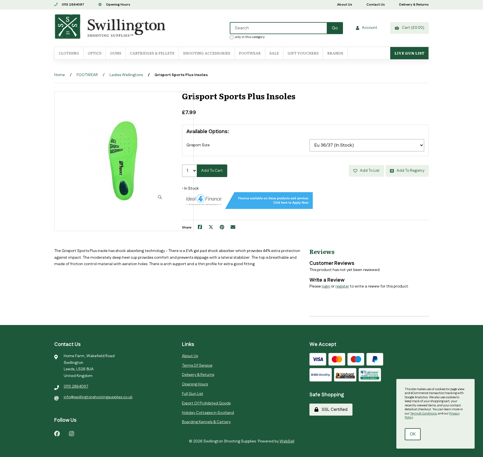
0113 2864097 (72, 4)
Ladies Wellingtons (126, 75)
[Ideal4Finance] (247, 208)
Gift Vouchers (303, 53)
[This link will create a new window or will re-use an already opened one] (200, 227)
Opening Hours (117, 4)
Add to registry (409, 170)
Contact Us (375, 4)
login (326, 286)
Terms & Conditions (423, 413)
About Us (344, 4)
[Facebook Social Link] (57, 433)
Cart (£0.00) (412, 27)
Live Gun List (409, 53)
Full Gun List (192, 394)
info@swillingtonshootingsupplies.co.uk (98, 397)
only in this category (250, 37)
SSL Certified (333, 409)
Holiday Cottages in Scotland (208, 413)
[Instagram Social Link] (71, 433)
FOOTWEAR (250, 53)
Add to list (369, 170)
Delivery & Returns (414, 4)
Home (59, 75)
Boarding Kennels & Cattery (206, 422)
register (342, 286)
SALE (274, 53)
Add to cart (212, 170)
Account (368, 27)
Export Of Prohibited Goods (206, 403)
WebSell (287, 441)
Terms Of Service (197, 365)
